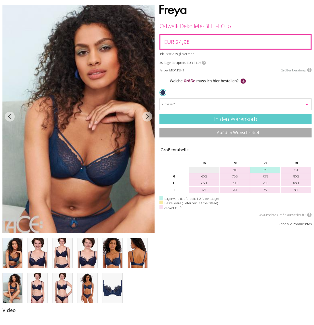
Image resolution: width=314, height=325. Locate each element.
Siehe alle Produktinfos (295, 224)
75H (265, 183)
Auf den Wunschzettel (238, 132)
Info (204, 63)
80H (296, 183)
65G (204, 176)
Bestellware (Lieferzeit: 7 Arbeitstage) (191, 203)
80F (296, 169)
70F (234, 169)
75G (265, 176)
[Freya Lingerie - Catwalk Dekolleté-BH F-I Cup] (78, 119)
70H (234, 183)
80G (296, 176)
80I (296, 190)
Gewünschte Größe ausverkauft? (281, 215)
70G (235, 176)
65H (204, 183)
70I (235, 190)
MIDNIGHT (164, 92)
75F (265, 169)
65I (204, 190)
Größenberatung (293, 70)
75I (265, 190)
